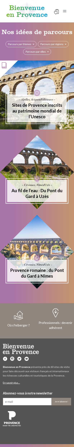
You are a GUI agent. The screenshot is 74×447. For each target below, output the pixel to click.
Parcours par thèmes (19, 44)
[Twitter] (19, 359)
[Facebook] (5, 359)
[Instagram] (12, 359)
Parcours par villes (36, 51)
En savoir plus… (11, 382)
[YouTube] (26, 359)
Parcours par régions (51, 44)
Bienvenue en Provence (27, 11)
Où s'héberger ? (18, 325)
